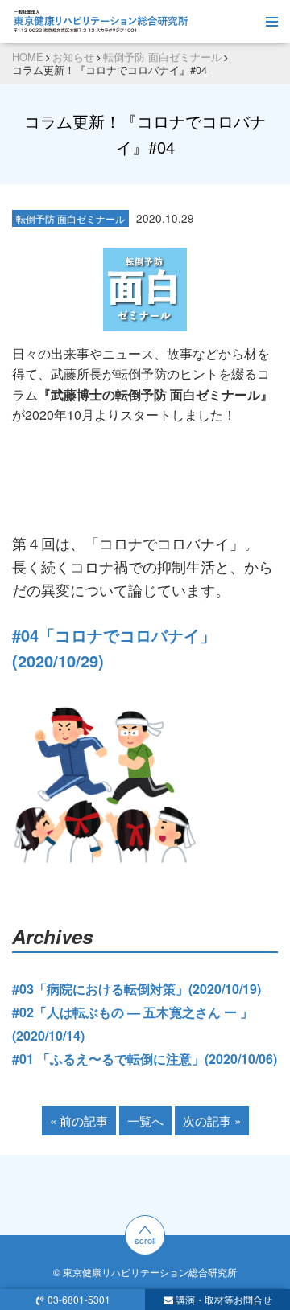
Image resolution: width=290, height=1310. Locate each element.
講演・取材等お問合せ (224, 1299)
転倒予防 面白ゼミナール (70, 218)
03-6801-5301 (79, 1299)
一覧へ (145, 1120)
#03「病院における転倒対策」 (100, 988)
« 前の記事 (79, 1120)
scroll (145, 1240)
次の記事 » (212, 1120)
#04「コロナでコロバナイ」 (114, 635)
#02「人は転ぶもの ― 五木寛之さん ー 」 (132, 1012)
